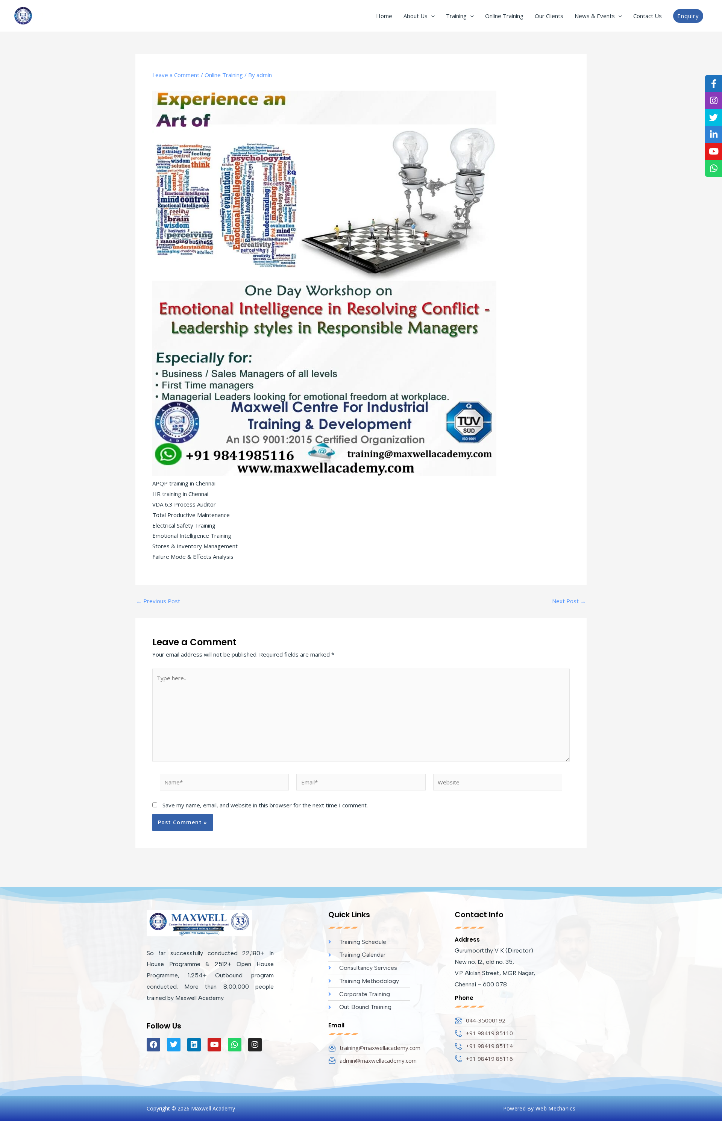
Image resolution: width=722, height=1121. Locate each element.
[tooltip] (713, 83)
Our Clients (549, 16)
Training (456, 16)
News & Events (595, 16)
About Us (415, 16)
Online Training (504, 16)
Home (384, 16)
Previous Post (158, 601)
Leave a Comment (175, 75)
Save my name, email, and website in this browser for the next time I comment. (265, 805)
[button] (431, 16)
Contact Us (647, 16)
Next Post (569, 601)
